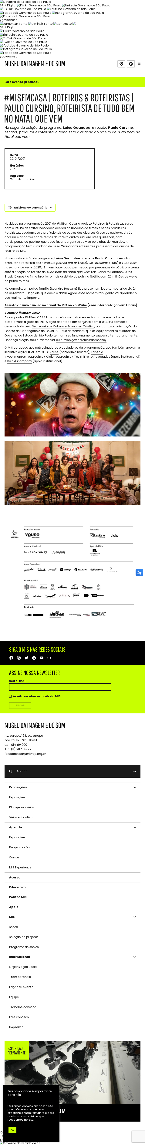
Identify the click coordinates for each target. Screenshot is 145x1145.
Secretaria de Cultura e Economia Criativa (63, 326)
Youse (54, 352)
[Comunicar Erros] (74, 24)
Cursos (14, 857)
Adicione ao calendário (30, 207)
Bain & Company (19, 361)
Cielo (50, 356)
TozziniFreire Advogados (92, 356)
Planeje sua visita (21, 807)
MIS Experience (20, 867)
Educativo (17, 887)
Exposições (17, 797)
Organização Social (23, 967)
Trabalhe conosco (22, 1007)
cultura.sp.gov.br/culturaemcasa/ (81, 340)
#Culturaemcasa (114, 322)
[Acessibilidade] (131, 63)
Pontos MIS (18, 897)
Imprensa (16, 1027)
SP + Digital (8, 5)
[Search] (134, 771)
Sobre (13, 927)
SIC (2, 1139)
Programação (19, 847)
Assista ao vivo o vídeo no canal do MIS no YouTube (46, 305)
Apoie (13, 907)
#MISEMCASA (29, 313)
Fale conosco (19, 1017)
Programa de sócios (24, 947)
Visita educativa (20, 817)
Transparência (20, 977)
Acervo (14, 877)
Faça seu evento (21, 987)
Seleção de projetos (24, 937)
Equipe (14, 997)
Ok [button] (12, 1130)
